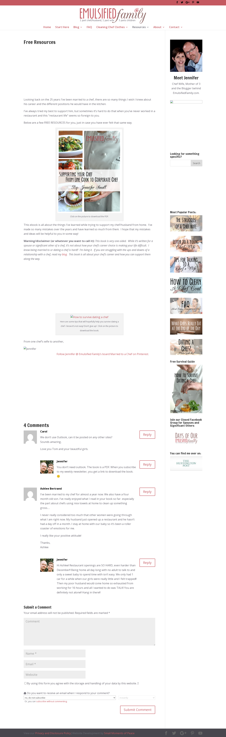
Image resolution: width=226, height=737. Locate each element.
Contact (174, 27)
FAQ (89, 27)
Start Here (62, 27)
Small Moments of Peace (119, 733)
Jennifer (62, 461)
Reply (147, 434)
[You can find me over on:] (186, 463)
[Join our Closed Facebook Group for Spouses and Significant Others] (186, 438)
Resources (139, 27)
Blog (76, 27)
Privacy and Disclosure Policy (53, 733)
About (157, 27)
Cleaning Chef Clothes (110, 27)
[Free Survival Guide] (186, 389)
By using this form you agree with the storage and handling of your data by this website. (83, 683)
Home (47, 27)
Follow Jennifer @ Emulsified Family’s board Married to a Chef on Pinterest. (103, 354)
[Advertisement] (89, 73)
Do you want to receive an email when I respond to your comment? (68, 693)
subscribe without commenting (51, 701)
